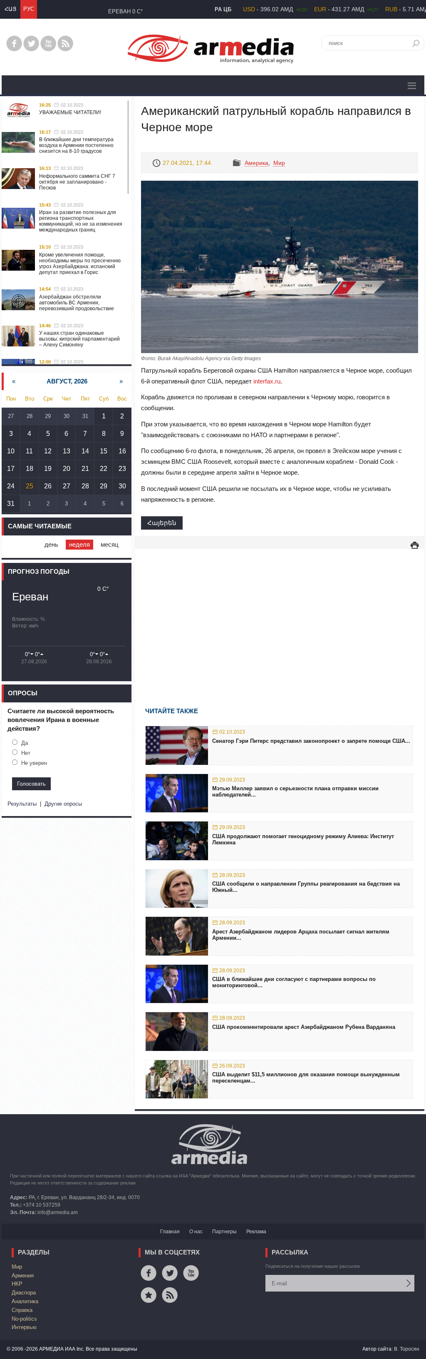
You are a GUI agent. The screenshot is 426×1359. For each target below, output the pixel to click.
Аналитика (25, 1301)
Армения (23, 1275)
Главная (170, 1232)
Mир (279, 162)
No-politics (24, 1319)
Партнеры (224, 1232)
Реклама (256, 1232)
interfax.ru (266, 381)
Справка (22, 1310)
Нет (25, 753)
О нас (196, 1232)
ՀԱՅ (10, 9)
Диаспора (24, 1292)
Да (24, 743)
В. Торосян (406, 1349)
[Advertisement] (279, 616)
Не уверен (34, 763)
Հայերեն (161, 522)
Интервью (24, 1327)
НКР (17, 1284)
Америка (256, 162)
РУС (28, 9)
